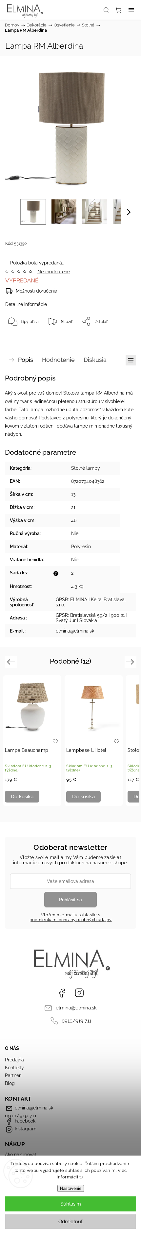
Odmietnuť (70, 1222)
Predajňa (14, 1059)
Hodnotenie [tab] (58, 359)
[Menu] (131, 9)
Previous (12, 661)
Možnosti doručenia (36, 291)
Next (131, 661)
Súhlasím (70, 1204)
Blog (10, 1083)
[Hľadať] (106, 10)
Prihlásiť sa (70, 899)
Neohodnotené (53, 271)
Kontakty (14, 1067)
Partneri (13, 1075)
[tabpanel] (32, 740)
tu (81, 1177)
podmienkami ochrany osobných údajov (71, 919)
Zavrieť (120, 338)
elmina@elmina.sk (76, 1008)
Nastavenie (70, 1188)
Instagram (79, 993)
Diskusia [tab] (95, 359)
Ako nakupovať (20, 1154)
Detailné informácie (26, 304)
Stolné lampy (85, 468)
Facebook (62, 993)
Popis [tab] (25, 359)
